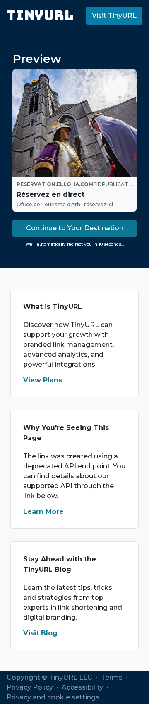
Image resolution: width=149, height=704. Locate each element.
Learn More (43, 511)
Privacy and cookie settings (53, 697)
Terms (112, 677)
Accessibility (83, 687)
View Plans (42, 380)
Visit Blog (40, 633)
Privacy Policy (31, 687)
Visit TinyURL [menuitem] (114, 15)
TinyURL (40, 15)
